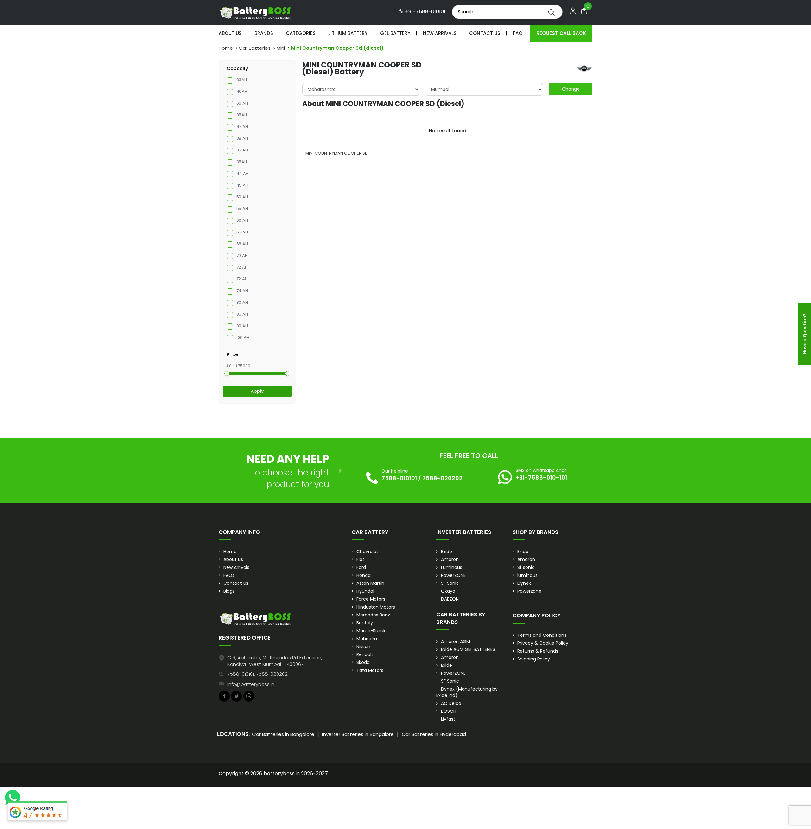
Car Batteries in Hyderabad (434, 734)
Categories (301, 33)
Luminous (451, 567)
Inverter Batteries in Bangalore (358, 734)
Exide (446, 551)
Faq (517, 33)
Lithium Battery (347, 33)
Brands (263, 33)
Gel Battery (395, 33)
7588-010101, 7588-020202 (257, 674)
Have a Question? (804, 333)
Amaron (450, 559)
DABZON (450, 599)
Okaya (448, 591)
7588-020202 (442, 478)
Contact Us (484, 33)
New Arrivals (440, 33)
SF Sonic (450, 583)
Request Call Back (561, 33)
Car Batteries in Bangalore (283, 734)
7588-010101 (399, 478)
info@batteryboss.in (250, 684)
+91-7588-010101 (424, 11)
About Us (230, 33)
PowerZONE (453, 575)
